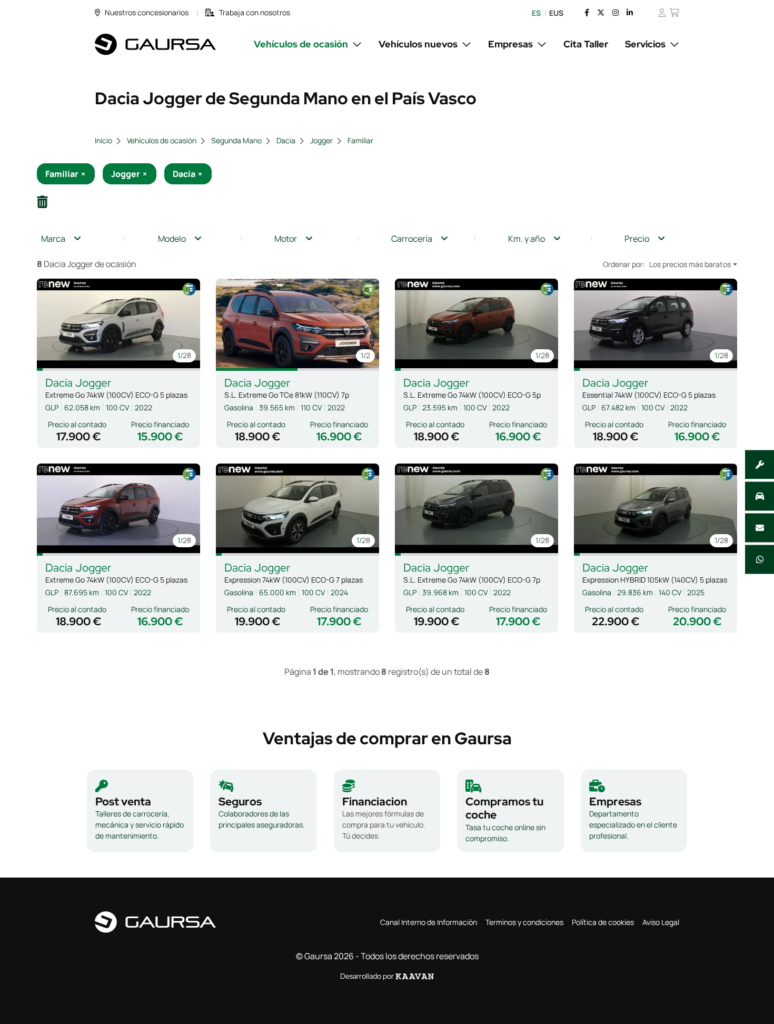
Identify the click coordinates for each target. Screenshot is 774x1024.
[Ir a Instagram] (615, 12)
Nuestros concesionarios (146, 12)
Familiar (360, 140)
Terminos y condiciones (524, 922)
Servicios (645, 44)
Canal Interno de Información (428, 922)
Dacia (285, 140)
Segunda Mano (236, 140)
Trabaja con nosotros (254, 12)
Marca (53, 238)
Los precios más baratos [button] (690, 264)
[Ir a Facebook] (586, 12)
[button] (40, 369)
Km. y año (526, 238)
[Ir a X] (600, 12)
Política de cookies (603, 922)
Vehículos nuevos (418, 44)
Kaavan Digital (414, 976)
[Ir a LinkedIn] (630, 12)
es (536, 13)
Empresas (510, 44)
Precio (636, 238)
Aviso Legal (660, 922)
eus (556, 13)
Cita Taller (585, 44)
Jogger (321, 140)
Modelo (172, 238)
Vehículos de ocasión (301, 44)
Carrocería (411, 238)
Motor (285, 238)
